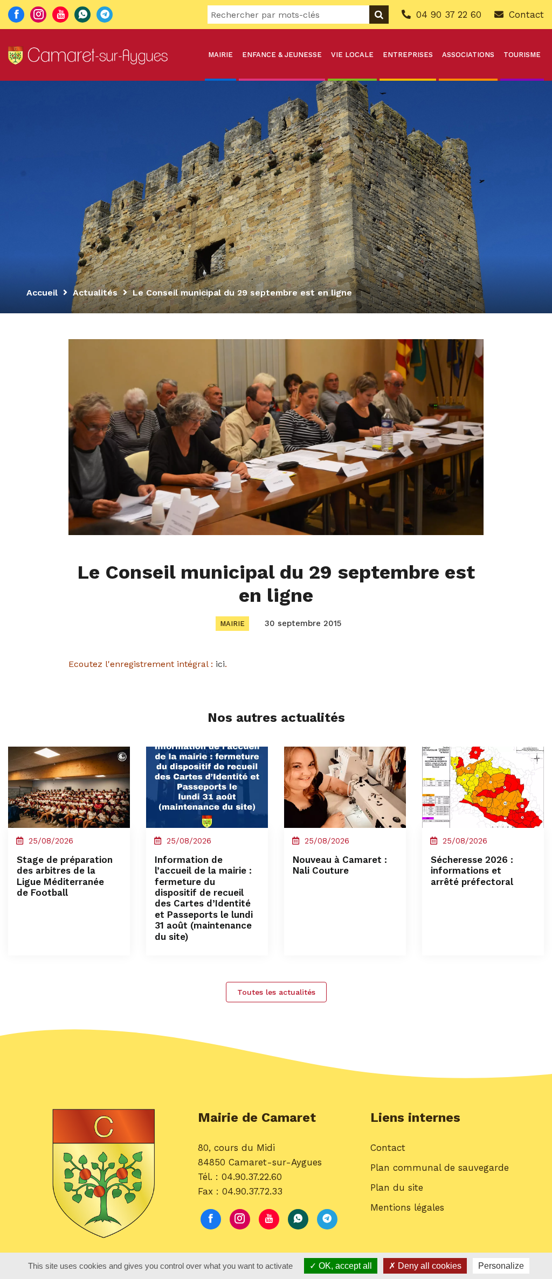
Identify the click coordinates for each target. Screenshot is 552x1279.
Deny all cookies (428, 1265)
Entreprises (408, 55)
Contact (387, 1147)
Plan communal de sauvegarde (439, 1167)
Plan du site (396, 1187)
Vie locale (352, 55)
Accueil (42, 292)
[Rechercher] (379, 14)
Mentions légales (407, 1207)
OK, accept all (344, 1265)
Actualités (95, 292)
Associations (468, 55)
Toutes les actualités (276, 992)
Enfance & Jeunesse (282, 55)
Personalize (501, 1265)
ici (220, 664)
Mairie (220, 55)
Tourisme (522, 55)
